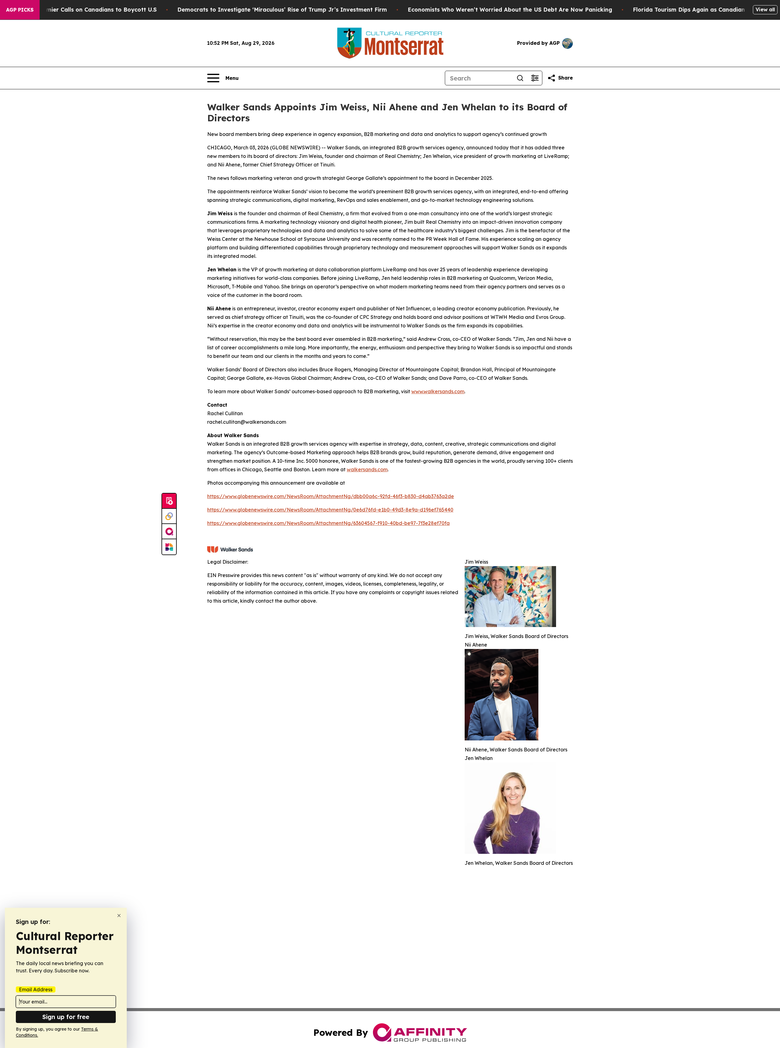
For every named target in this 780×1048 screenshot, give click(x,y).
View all (765, 9)
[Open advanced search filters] (534, 78)
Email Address (35, 989)
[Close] (119, 915)
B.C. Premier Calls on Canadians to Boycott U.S (91, 9)
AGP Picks (20, 10)
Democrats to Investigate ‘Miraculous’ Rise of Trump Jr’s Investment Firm (282, 9)
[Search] (520, 78)
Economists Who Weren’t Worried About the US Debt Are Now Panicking (510, 9)
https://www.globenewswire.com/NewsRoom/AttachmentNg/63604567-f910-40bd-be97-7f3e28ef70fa (328, 523)
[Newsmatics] (169, 546)
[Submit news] (169, 501)
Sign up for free (65, 1017)
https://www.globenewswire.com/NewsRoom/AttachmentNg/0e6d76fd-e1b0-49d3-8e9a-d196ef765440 (330, 510)
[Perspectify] (169, 516)
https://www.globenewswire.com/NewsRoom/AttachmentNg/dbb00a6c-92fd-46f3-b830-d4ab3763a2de (330, 496)
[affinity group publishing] (169, 531)
